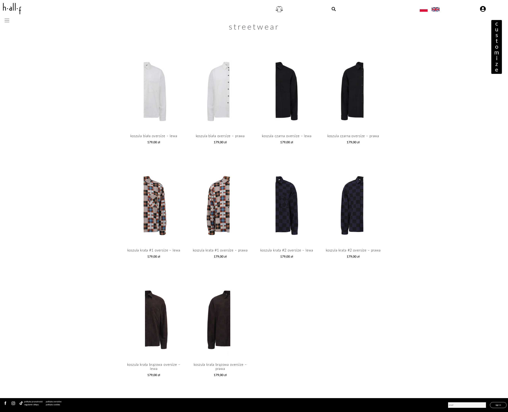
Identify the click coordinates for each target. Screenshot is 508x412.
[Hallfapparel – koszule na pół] (12, 9)
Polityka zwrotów (54, 402)
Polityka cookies (53, 405)
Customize (496, 47)
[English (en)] (436, 9)
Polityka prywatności (33, 402)
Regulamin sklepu (31, 405)
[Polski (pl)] (424, 9)
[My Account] (483, 9)
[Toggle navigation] (7, 20)
